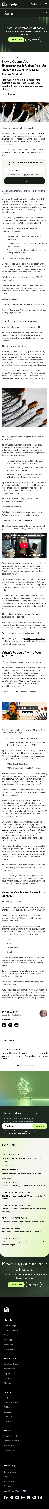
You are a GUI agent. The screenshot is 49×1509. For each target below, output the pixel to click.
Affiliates (7, 1383)
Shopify (36, 800)
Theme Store (9, 1369)
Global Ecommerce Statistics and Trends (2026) (23, 1221)
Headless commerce (10, 1155)
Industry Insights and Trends (14, 1218)
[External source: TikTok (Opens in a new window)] (28, 1497)
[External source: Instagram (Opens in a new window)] (23, 1497)
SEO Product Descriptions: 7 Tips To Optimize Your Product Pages (24, 1243)
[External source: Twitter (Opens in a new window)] (10, 1025)
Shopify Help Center (12, 1436)
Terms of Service (11, 1472)
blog (4, 57)
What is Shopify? (11, 1325)
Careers (7, 1335)
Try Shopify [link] (24, 181)
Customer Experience (11, 1228)
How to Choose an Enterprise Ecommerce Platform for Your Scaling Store (18, 1056)
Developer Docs (11, 1364)
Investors (8, 1340)
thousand (22, 152)
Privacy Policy (10, 1481)
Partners (7, 1378)
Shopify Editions (11, 1330)
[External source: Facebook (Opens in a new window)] (4, 1025)
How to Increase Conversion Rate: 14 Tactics (21, 1173)
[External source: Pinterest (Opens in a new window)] (40, 1497)
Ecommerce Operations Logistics (16, 1192)
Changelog (8, 1421)
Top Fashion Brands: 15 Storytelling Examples (21, 1232)
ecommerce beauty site (34, 638)
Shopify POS (35, 830)
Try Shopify (33, 39)
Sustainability (9, 1349)
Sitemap (7, 1486)
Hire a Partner (9, 1445)
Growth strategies (10, 1170)
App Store (8, 1373)
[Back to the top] (6, 1309)
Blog (6, 1397)
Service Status (10, 1450)
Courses (7, 1412)
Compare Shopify (11, 1402)
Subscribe (39, 1126)
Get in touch (36, 4)
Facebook (41, 776)
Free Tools (8, 1416)
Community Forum (12, 1441)
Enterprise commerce (11, 1049)
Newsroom (8, 1344)
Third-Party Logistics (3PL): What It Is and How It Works (23, 1197)
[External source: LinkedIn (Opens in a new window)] (16, 1025)
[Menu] (46, 4)
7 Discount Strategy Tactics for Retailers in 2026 (23, 1186)
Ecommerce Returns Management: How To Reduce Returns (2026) (24, 1210)
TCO (40, 1049)
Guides (7, 1407)
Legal (6, 1476)
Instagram (10, 779)
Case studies (14, 57)
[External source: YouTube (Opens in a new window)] (17, 1497)
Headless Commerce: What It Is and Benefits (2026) (21, 1159)
